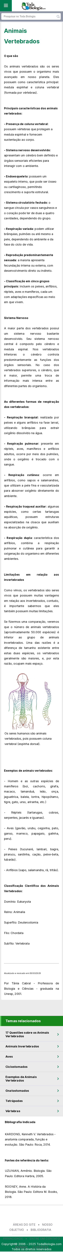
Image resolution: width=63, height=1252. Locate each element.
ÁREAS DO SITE (24, 1224)
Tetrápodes (14, 1101)
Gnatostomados (17, 1090)
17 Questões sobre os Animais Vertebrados (27, 1034)
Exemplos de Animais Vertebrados (21, 1078)
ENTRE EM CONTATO (45, 1238)
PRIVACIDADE (13, 1238)
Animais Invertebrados (22, 1046)
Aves (9, 1056)
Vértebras (12, 1111)
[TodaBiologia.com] (33, 9)
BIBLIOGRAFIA (41, 1229)
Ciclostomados (16, 1066)
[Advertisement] (31, 1216)
